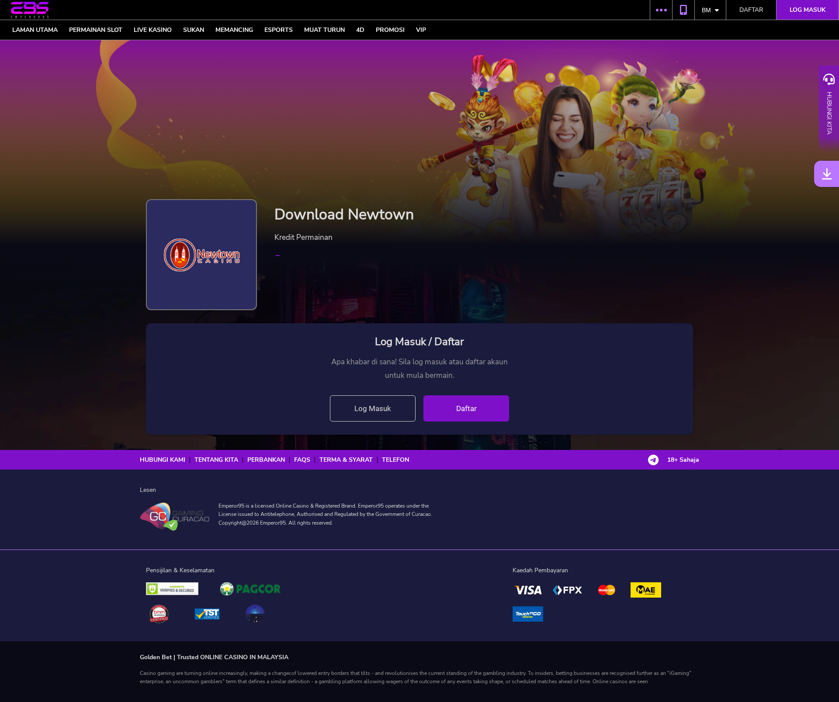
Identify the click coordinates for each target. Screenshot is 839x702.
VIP (421, 30)
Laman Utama (35, 30)
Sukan (193, 30)
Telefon (395, 460)
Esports (278, 30)
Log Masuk (372, 408)
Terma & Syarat (346, 460)
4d (360, 30)
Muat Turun (324, 30)
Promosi (390, 30)
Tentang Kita (216, 460)
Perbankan (266, 460)
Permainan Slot (95, 30)
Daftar (751, 10)
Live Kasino (153, 30)
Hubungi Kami (162, 460)
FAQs (302, 460)
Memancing (234, 30)
